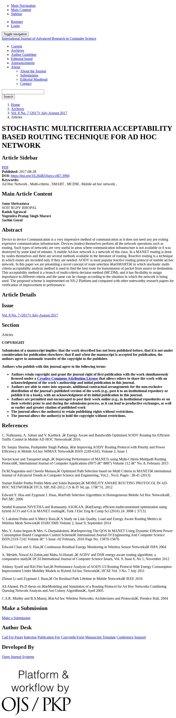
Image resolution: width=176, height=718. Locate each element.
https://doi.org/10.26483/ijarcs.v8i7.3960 (40, 176)
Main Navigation (23, 6)
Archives (17, 50)
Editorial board (22, 59)
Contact (25, 83)
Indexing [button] (30, 637)
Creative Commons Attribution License (67, 378)
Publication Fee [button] (49, 637)
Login (15, 26)
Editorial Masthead (33, 79)
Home (15, 105)
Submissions (29, 75)
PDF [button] (5, 167)
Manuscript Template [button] (100, 637)
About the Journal (33, 71)
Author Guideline (23, 55)
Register (17, 22)
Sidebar (16, 14)
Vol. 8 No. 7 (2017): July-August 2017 (39, 113)
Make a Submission (16, 618)
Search (8, 96)
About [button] (15, 67)
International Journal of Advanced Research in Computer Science (49, 38)
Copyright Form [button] (72, 637)
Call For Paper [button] (12, 637)
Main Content (21, 10)
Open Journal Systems (18, 657)
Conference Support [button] (131, 637)
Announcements (23, 63)
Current (16, 46)
